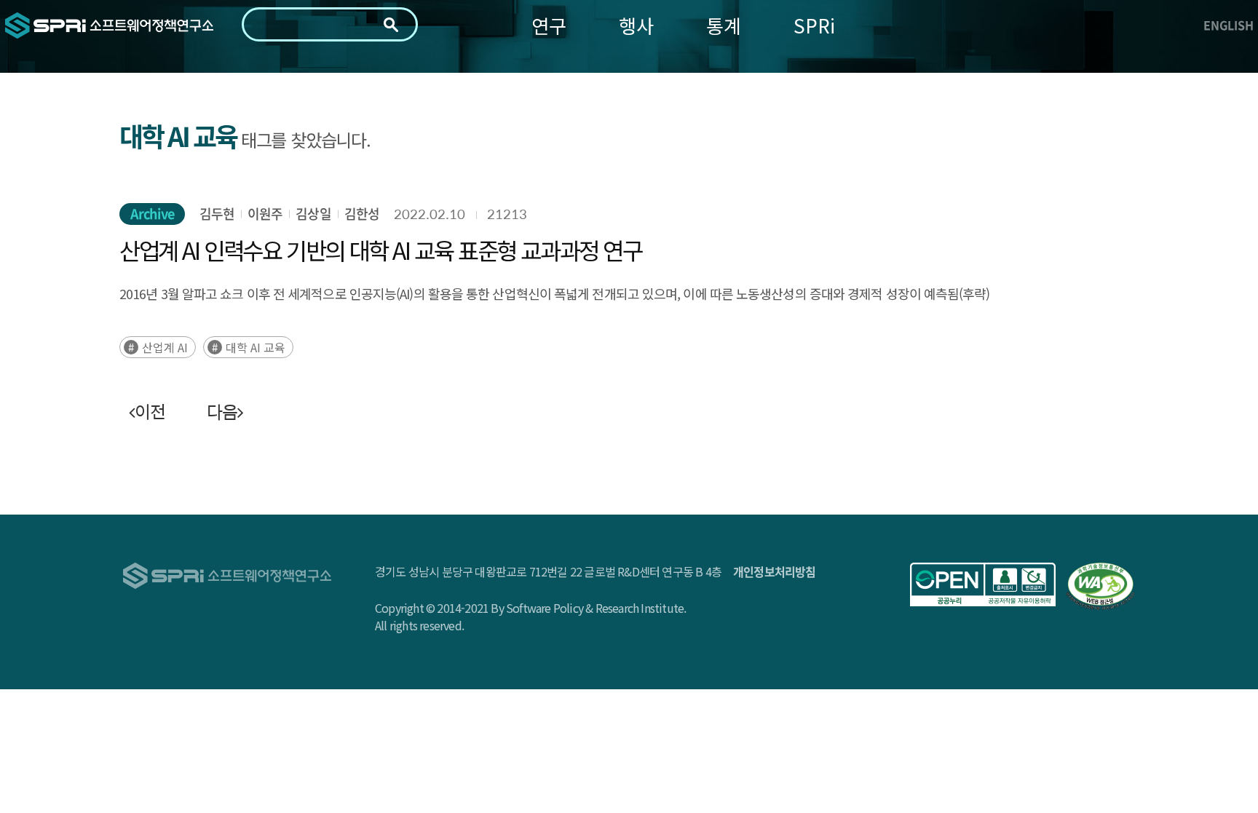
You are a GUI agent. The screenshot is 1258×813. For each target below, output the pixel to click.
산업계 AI (165, 347)
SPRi (814, 25)
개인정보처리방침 (774, 571)
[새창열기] (983, 584)
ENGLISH (1228, 24)
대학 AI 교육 (255, 347)
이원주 (265, 213)
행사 (636, 25)
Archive (152, 213)
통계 (723, 25)
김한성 (361, 213)
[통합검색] (391, 24)
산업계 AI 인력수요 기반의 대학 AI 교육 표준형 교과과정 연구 (380, 249)
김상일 (313, 213)
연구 (548, 25)
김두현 (216, 213)
